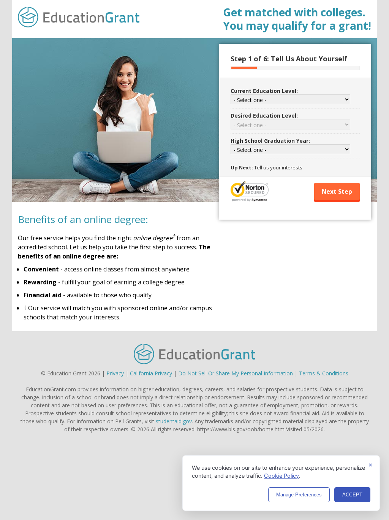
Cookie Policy (281, 475)
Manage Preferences (299, 495)
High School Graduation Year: (270, 140)
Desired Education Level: (264, 115)
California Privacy (151, 373)
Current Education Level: (264, 90)
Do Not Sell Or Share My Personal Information (235, 373)
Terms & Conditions (323, 373)
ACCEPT (352, 495)
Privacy (115, 373)
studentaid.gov (174, 421)
